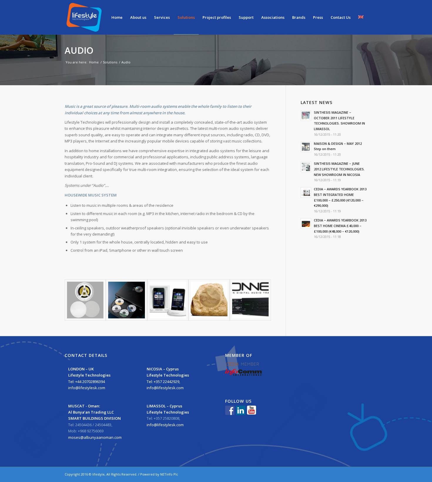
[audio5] (209, 299)
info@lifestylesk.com (86, 387)
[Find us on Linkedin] (240, 410)
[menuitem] (117, 17)
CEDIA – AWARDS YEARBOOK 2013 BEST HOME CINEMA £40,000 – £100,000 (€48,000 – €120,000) (340, 226)
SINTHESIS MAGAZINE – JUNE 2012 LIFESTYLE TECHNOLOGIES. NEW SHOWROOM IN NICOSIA (339, 169)
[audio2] (85, 299)
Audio (79, 50)
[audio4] (167, 299)
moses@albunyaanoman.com (95, 437)
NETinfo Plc (169, 474)
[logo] (84, 17)
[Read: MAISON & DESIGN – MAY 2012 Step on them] (306, 147)
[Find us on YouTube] (251, 410)
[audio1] (250, 299)
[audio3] (126, 299)
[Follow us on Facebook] (230, 410)
